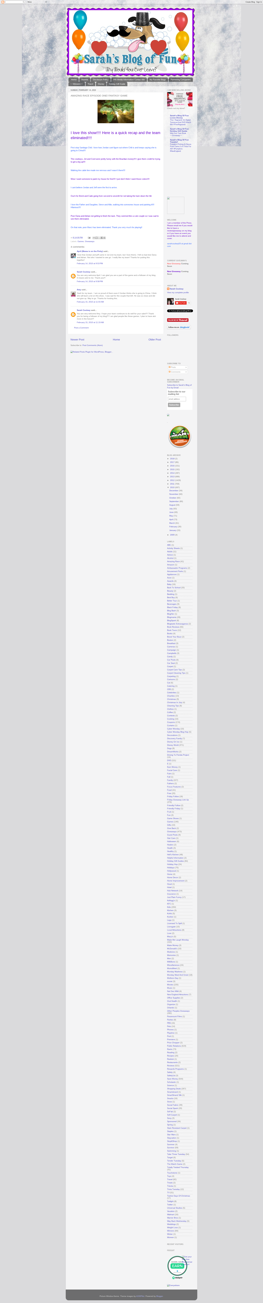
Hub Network (172, 891)
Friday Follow (173, 796)
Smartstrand (172, 1092)
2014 (172, 473)
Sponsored (172, 1121)
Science (170, 1085)
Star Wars (171, 1135)
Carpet (170, 666)
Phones (170, 1030)
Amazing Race (173, 561)
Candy (170, 657)
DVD (169, 760)
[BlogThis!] (96, 237)
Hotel (169, 887)
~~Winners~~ (77, 84)
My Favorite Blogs (158, 79)
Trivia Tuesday (173, 1189)
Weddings (171, 1224)
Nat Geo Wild (173, 991)
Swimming (171, 1151)
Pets (169, 1026)
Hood (169, 884)
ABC (169, 545)
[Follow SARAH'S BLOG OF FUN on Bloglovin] (179, 329)
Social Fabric (172, 1105)
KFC (169, 904)
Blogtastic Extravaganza (177, 624)
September (174, 501)
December (174, 491)
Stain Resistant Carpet (177, 1128)
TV (168, 1193)
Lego (169, 920)
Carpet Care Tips (174, 670)
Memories (171, 955)
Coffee (170, 712)
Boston (170, 640)
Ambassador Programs (177, 568)
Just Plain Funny (174, 897)
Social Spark (172, 1108)
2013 (172, 477)
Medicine (171, 952)
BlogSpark (171, 620)
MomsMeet (172, 968)
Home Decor (172, 877)
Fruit (169, 812)
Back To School (174, 588)
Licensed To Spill (174, 923)
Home (74, 79)
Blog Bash (171, 611)
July (171, 509)
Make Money (172, 945)
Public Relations (174, 1046)
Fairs (169, 774)
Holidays (171, 868)
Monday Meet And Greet (177, 975)
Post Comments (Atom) (92, 345)
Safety (170, 1072)
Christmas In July (174, 702)
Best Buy (171, 597)
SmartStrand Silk (174, 1095)
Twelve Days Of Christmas (178, 1196)
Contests (171, 716)
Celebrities (171, 693)
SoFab (170, 1112)
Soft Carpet (172, 1115)
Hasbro (170, 845)
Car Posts (171, 660)
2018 (172, 459)
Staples (170, 1131)
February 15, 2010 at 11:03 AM (90, 302)
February (173, 527)
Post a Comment (81, 328)
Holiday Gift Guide (117, 84)
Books (169, 634)
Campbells (171, 653)
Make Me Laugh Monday (178, 940)
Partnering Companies (181, 79)
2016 (172, 466)
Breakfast (171, 643)
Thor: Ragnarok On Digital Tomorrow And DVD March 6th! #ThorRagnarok (180, 122)
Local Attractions (174, 930)
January (173, 530)
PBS (169, 1023)
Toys (169, 1176)
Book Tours (172, 630)
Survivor (170, 1148)
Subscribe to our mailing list (176, 392)
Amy (79, 290)
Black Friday (172, 607)
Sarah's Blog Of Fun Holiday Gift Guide (179, 130)
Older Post (154, 339)
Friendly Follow (173, 805)
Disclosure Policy (100, 79)
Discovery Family (174, 739)
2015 (172, 469)
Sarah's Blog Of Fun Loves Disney (179, 117)
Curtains (170, 725)
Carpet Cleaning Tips (176, 673)
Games (81, 241)
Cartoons (171, 679)
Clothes (170, 709)
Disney (101, 84)
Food (169, 790)
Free (169, 793)
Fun (169, 815)
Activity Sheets (173, 548)
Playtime (171, 1033)
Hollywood (171, 871)
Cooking (170, 719)
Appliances (172, 574)
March (172, 523)
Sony (169, 1118)
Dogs (169, 748)
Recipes (170, 1056)
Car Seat (171, 663)
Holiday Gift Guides (175, 861)
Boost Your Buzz (174, 637)
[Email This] (94, 237)
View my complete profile (178, 293)
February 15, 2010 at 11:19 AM (90, 322)
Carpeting (171, 676)
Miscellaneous (173, 965)
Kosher (170, 917)
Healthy (170, 851)
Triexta (170, 1186)
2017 (172, 462)
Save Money (172, 1079)
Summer (171, 1144)
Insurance (171, 894)
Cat (168, 683)
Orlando (170, 1008)
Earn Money (172, 767)
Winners (170, 1231)
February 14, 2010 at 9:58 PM (90, 281)
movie (169, 981)
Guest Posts (172, 835)
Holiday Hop (172, 864)
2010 (172, 487)
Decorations (172, 735)
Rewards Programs (175, 1069)
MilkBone (171, 962)
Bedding (170, 594)
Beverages (171, 604)
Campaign (171, 650)
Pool (169, 1036)
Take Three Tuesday (176, 1154)
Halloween (171, 841)
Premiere (171, 1039)
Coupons (171, 722)
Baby (169, 584)
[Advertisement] (184, 175)
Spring (170, 1125)
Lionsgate (171, 927)
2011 (172, 484)
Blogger (159, 1296)
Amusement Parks (175, 571)
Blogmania (171, 617)
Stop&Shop (172, 1141)
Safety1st (171, 1076)
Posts (173, 367)
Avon (169, 578)
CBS (169, 689)
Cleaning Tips (173, 706)
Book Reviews (173, 627)
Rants (169, 1049)
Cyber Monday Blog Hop (177, 732)
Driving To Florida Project (178, 755)
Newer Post (77, 339)
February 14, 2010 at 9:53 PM (90, 263)
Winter (170, 1234)
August (172, 505)
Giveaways (89, 241)
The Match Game (174, 1164)
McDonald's (172, 949)
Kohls (169, 914)
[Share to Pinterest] (104, 237)
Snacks (170, 1098)
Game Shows (173, 818)
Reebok (170, 1059)
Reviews (170, 1066)
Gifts (169, 825)
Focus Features (174, 787)
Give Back (171, 828)
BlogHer (170, 614)
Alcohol (170, 558)
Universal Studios (174, 1208)
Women (170, 1237)
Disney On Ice (173, 742)
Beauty (170, 591)
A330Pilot (140, 1296)
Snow (169, 1102)
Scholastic (171, 1082)
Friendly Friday (173, 809)
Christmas (171, 699)
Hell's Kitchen (173, 855)
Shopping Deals (174, 1089)
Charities (171, 696)
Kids (169, 907)
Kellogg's (171, 901)
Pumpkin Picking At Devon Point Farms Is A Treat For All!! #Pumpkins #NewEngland (180, 147)
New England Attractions (177, 995)
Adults (169, 552)
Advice (170, 555)
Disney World (173, 745)
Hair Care (171, 838)
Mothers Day (172, 978)
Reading (170, 1053)
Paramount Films (174, 1016)
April (171, 519)
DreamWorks (172, 752)
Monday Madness (175, 972)
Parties (170, 1020)
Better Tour (172, 601)
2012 (172, 480)
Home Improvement (175, 881)
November (174, 494)
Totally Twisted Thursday (178, 1167)
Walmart (170, 1215)
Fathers (170, 783)
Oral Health (172, 1001)
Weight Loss (172, 1228)
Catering (171, 686)
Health (170, 848)
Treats (170, 1183)
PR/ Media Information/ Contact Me (129, 79)
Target (170, 1157)
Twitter (170, 1205)
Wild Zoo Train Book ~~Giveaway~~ (178, 134)
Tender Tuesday (174, 1161)
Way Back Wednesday (176, 1221)
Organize (171, 1004)
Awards (84, 79)
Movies (170, 985)
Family (170, 780)
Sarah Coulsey (83, 272)
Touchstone (172, 1173)
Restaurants (172, 1062)
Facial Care (172, 770)
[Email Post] (89, 238)
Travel (90, 84)
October (173, 498)
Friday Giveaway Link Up (178, 800)
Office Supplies (173, 998)
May (171, 516)
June (171, 512)
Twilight (170, 1201)
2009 (172, 535)
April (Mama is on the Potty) (90, 251)
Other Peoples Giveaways (178, 1011)
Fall (168, 777)
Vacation (171, 1211)
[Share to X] (99, 237)
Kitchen (170, 910)
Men (169, 958)
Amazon (170, 565)
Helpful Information (175, 858)
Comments (175, 372)
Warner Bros (172, 1218)
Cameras (171, 647)
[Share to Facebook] (101, 237)
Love (169, 933)
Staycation (171, 1138)
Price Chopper (173, 1043)
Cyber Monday (173, 729)
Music (169, 988)
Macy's (170, 937)
